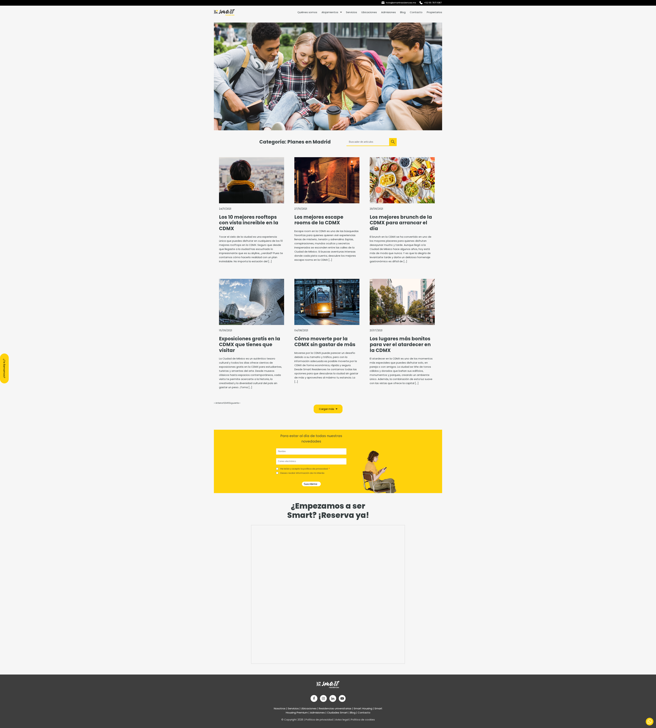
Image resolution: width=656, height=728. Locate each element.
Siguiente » (234, 403)
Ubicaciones (369, 12)
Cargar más (326, 409)
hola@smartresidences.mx (401, 2)
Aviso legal (342, 719)
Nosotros (279, 708)
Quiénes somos (307, 12)
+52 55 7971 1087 (433, 2)
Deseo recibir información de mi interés (302, 473)
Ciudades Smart (337, 712)
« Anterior (218, 403)
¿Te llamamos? (4, 368)
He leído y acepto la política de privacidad (304, 468)
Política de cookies (363, 719)
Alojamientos (330, 12)
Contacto (416, 12)
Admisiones (388, 12)
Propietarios (434, 12)
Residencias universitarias (335, 708)
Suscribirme (310, 483)
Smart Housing (363, 708)
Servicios (351, 12)
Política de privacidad (319, 719)
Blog (403, 12)
